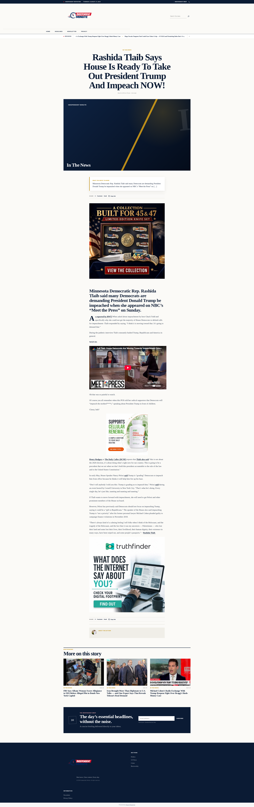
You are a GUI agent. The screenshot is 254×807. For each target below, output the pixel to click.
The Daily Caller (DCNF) (115, 459)
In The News (127, 50)
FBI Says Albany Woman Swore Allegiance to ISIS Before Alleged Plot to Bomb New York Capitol (83, 693)
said (126, 475)
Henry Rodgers (95, 459)
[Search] (188, 16)
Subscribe (180, 718)
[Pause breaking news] (188, 36)
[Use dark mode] (189, 1)
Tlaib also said (142, 459)
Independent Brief (181, 1)
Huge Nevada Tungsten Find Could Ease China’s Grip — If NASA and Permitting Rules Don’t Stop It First (125, 36)
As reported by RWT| (103, 316)
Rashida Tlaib (149, 533)
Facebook (99, 196)
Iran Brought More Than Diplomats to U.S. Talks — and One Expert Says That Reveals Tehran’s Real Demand (126, 693)
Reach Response (130, 805)
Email (105, 196)
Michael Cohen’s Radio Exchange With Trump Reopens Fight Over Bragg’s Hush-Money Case (169, 693)
